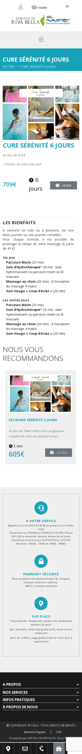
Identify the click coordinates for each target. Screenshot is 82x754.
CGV (59, 732)
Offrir (67, 186)
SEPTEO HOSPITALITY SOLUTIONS (50, 738)
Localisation (15, 750)
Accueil (9, 67)
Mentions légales (35, 732)
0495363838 (46, 750)
